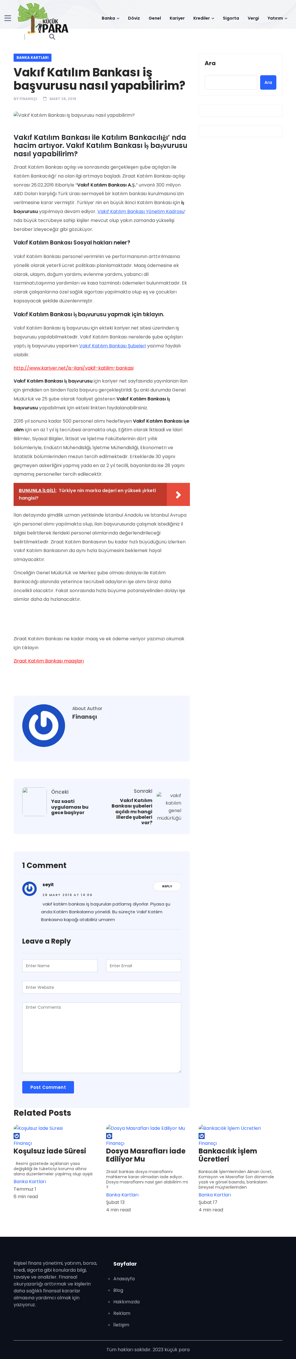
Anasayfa (124, 1278)
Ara (210, 63)
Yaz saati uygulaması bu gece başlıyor (69, 807)
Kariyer (177, 18)
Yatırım (275, 18)
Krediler (201, 18)
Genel (155, 18)
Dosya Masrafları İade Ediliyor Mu (146, 1155)
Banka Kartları (32, 57)
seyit (48, 885)
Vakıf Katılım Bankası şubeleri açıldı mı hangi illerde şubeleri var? (132, 811)
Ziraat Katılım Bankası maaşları (49, 661)
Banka (108, 18)
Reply (167, 886)
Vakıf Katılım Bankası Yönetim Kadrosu (140, 211)
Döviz (134, 18)
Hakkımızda (126, 1301)
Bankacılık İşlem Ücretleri (228, 1155)
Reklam (121, 1313)
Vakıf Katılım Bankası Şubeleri (112, 345)
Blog (118, 1290)
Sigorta (231, 18)
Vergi (253, 18)
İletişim (121, 1325)
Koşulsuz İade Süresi (50, 1151)
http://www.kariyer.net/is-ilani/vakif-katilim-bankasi (74, 368)
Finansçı (28, 98)
